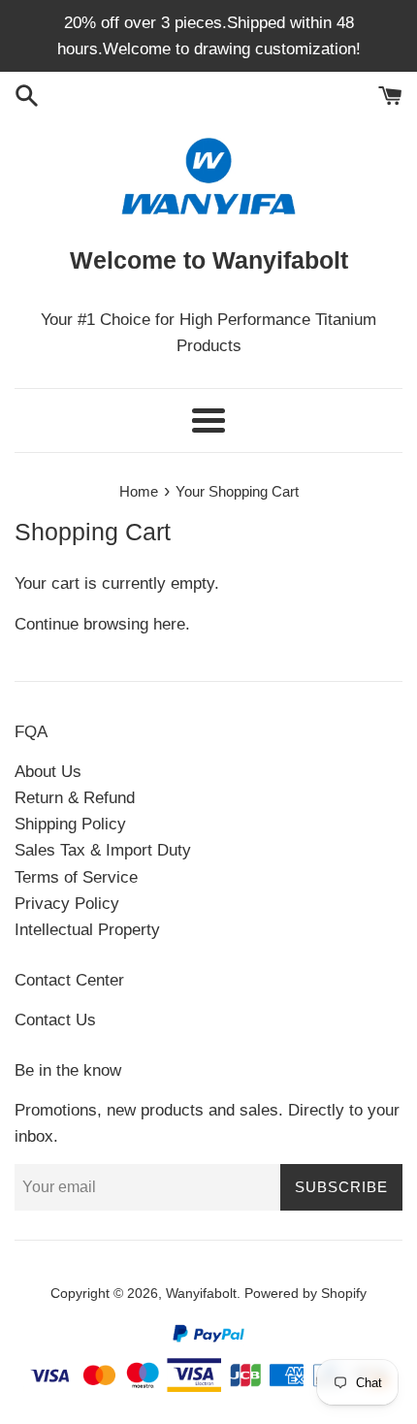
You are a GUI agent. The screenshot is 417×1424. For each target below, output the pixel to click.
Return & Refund (75, 798)
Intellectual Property (87, 930)
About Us (48, 771)
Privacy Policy (67, 903)
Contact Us (55, 1020)
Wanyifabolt (201, 1293)
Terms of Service (76, 877)
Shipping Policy (70, 824)
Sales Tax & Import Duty (103, 850)
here (169, 624)
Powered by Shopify (305, 1293)
